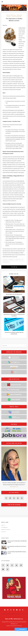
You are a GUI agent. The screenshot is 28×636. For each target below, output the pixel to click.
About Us (3, 525)
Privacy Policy (13, 625)
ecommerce (11, 259)
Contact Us (3, 531)
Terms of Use (19, 625)
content (5, 259)
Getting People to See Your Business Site (14, 294)
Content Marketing (11, 15)
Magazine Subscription (5, 529)
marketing (17, 259)
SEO (22, 259)
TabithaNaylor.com (14, 486)
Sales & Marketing (16, 16)
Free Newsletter (4, 527)
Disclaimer (8, 625)
